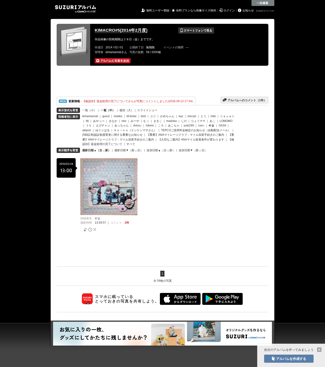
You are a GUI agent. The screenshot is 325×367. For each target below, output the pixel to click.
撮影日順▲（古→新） (96, 150)
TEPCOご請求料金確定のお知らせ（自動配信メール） (196, 130)
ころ (161, 125)
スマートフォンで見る (196, 30)
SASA (222, 125)
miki (213, 116)
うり (89, 125)
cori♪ (201, 125)
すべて (131, 144)
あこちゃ (173, 125)
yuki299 (189, 125)
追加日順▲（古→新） (161, 150)
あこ (212, 121)
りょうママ (198, 121)
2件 (127, 222)
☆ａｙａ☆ (227, 116)
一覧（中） (108, 110)
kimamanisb (90, 116)
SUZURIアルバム (75, 9)
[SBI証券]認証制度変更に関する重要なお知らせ (112, 134)
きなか (113, 121)
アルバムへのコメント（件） (244, 100)
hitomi (150, 125)
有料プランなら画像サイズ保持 (196, 10)
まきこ (157, 121)
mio (124, 121)
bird (143, 116)
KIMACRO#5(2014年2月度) (121, 30)
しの (184, 121)
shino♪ (137, 125)
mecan (191, 116)
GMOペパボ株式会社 (265, 11)
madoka (171, 121)
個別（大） (126, 110)
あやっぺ (98, 121)
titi (87, 121)
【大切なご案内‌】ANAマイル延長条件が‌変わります (191, 139)
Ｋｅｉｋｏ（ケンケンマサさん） (135, 130)
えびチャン (103, 125)
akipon (86, 130)
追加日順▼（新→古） (193, 150)
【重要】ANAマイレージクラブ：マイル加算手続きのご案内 (185, 134)
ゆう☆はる (102, 130)
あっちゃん (121, 125)
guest (105, 116)
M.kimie (132, 116)
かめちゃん (167, 116)
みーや (135, 121)
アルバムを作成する (288, 359)
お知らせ (248, 10)
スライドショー (147, 110)
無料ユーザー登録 (157, 10)
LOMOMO (226, 121)
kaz (181, 116)
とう (203, 116)
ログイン (229, 10)
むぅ (146, 121)
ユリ (153, 116)
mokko (118, 116)
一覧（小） (89, 110)
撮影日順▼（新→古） (128, 150)
